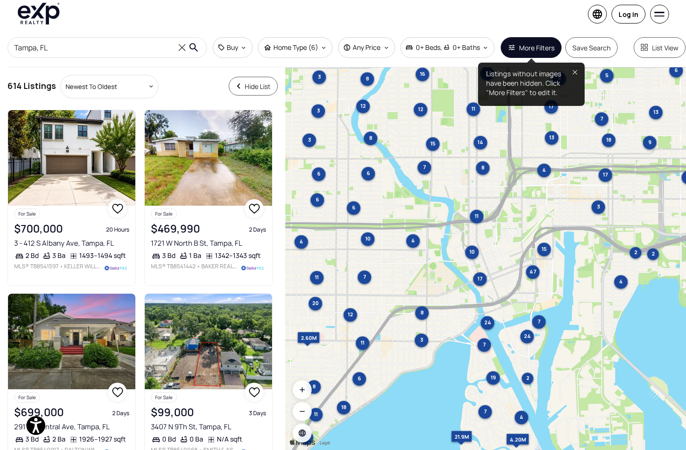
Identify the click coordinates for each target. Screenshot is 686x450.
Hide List (258, 86)
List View (665, 47)
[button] (302, 433)
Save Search (591, 47)
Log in (628, 14)
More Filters (536, 47)
